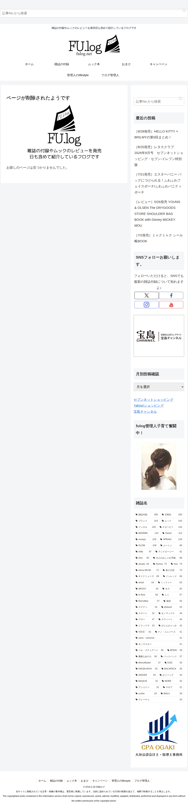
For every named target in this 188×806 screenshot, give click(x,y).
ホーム (42, 780)
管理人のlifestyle (121, 780)
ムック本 (72, 780)
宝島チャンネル (145, 411)
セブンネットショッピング (153, 400)
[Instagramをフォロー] (146, 304)
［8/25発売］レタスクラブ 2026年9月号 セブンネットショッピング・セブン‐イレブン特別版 (158, 156)
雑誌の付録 (56, 780)
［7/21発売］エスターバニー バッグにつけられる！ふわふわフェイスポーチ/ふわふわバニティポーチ (158, 183)
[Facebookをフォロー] (171, 295)
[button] (184, 10)
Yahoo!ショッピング (149, 405)
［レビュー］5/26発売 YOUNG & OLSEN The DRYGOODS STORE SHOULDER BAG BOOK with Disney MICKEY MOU (157, 214)
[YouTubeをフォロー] (171, 304)
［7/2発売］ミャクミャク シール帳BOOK (158, 238)
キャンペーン (100, 780)
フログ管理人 (142, 780)
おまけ (84, 780)
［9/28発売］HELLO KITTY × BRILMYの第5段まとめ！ (156, 134)
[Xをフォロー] (146, 295)
